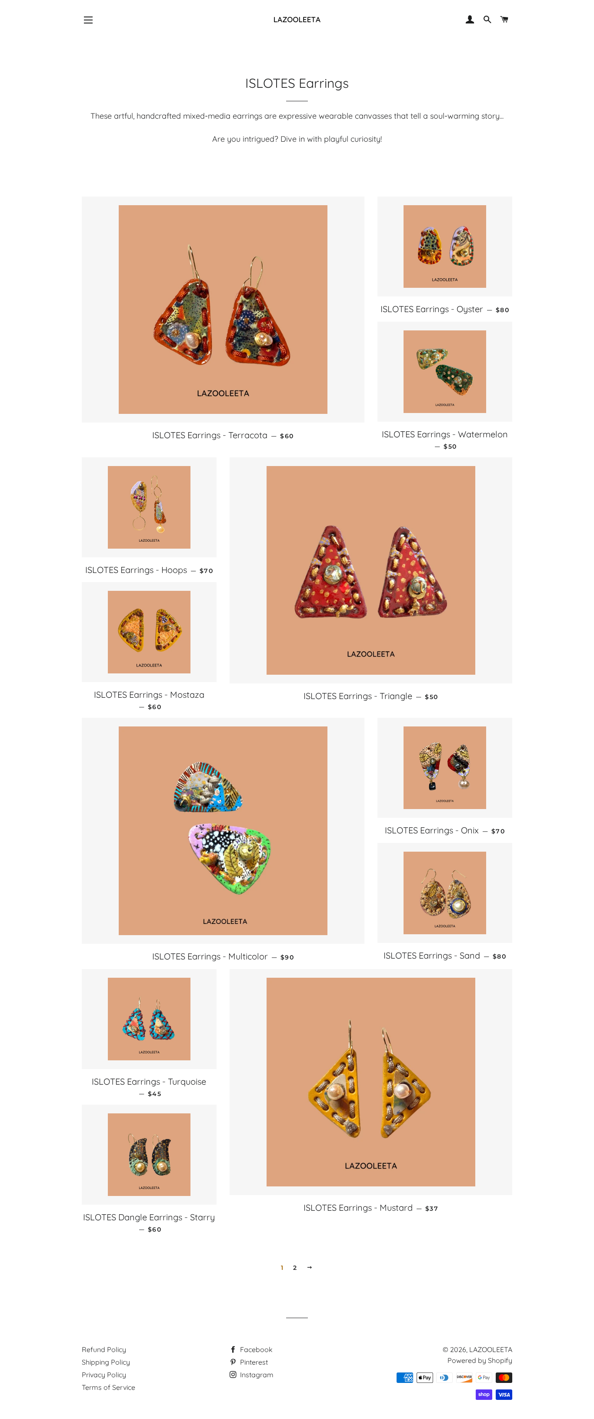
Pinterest (253, 1362)
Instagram (256, 1374)
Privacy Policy (104, 1374)
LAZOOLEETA (490, 1349)
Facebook (255, 1349)
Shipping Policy (106, 1362)
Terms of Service (108, 1387)
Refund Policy (104, 1349)
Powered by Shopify (479, 1360)
